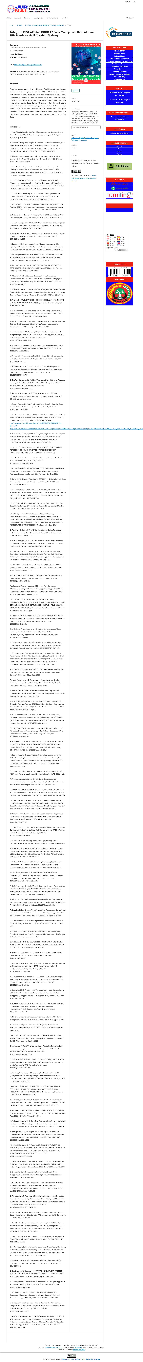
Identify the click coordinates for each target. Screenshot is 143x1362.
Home (9, 18)
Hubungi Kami (38, 18)
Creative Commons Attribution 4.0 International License (84, 178)
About (64, 18)
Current (26, 18)
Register (127, 1)
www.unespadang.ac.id (54, 1347)
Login (134, 1)
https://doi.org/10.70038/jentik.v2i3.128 (28, 65)
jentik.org (78, 1347)
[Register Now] (119, 37)
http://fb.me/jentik (79, 1350)
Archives (18, 18)
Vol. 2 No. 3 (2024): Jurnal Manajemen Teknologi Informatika (44, 25)
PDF (76, 91)
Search (131, 18)
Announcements (52, 18)
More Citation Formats (80, 127)
